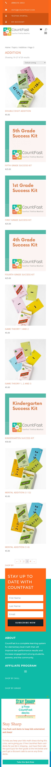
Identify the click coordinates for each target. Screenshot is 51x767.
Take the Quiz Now (25, 762)
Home (7, 47)
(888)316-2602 (18, 3)
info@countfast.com (23, 10)
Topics (15, 47)
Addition (23, 47)
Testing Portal (19, 16)
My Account (17, 22)
